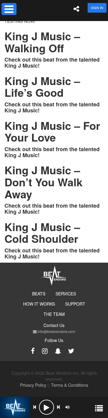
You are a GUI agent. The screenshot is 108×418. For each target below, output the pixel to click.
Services (66, 294)
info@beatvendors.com (56, 331)
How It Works (39, 304)
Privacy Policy (33, 385)
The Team (54, 314)
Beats (38, 294)
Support (75, 304)
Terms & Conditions (69, 385)
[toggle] (9, 9)
